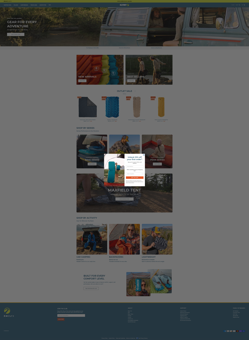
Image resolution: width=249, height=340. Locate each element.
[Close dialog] (143, 155)
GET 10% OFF (134, 177)
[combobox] (134, 174)
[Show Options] (142, 174)
